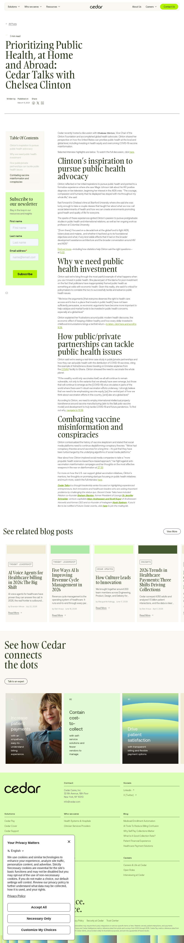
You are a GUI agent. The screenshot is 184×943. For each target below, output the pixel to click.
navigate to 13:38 (75, 410)
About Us (136, 6)
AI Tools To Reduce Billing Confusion (141, 826)
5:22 (62, 252)
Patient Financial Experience (137, 841)
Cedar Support (11, 831)
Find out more (64, 249)
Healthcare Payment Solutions (138, 846)
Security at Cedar (95, 920)
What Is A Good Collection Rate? (139, 836)
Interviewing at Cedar (133, 875)
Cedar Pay (9, 821)
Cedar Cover (10, 826)
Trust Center (112, 920)
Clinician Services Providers (77, 826)
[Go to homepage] (96, 7)
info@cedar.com (72, 801)
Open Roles (129, 870)
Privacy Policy (77, 920)
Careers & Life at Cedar (135, 865)
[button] (14, 6)
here (132, 152)
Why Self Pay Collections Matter (138, 831)
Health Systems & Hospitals (77, 821)
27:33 (100, 467)
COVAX (65, 369)
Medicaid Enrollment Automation (139, 821)
